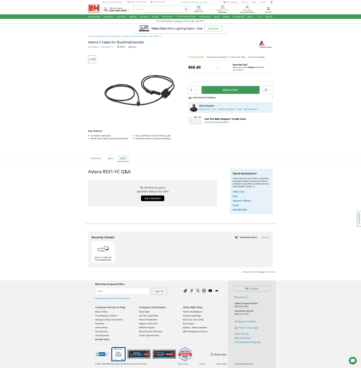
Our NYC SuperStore (148, 315)
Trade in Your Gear (248, 327)
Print (134, 47)
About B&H (144, 311)
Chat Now (213, 28)
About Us (245, 2)
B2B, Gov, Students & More (112, 2)
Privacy (202, 364)
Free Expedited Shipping (247, 342)
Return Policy (101, 311)
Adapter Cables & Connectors (135, 36)
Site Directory (101, 331)
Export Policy (222, 364)
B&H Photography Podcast (195, 331)
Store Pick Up (242, 333)
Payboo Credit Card (148, 323)
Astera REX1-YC (155, 36)
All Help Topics (102, 339)
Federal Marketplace (192, 311)
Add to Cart (230, 90)
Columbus (178, 21)
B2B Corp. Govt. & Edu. (193, 319)
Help (254, 2)
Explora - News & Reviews (195, 327)
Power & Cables (116, 36)
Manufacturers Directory (150, 331)
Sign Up (159, 291)
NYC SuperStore (232, 2)
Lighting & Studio (101, 36)
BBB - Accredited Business (102, 354)
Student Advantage (192, 315)
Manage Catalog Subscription (109, 319)
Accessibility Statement (244, 364)
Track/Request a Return (106, 315)
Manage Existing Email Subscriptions (112, 298)
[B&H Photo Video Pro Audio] (95, 8)
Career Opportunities (149, 335)
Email (100, 291)
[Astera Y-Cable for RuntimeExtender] (139, 90)
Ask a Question (153, 198)
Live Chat (262, 2)
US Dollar (254, 288)
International (101, 327)
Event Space (188, 323)
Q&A (123, 158)
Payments (99, 323)
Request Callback (247, 321)
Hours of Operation (148, 319)
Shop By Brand (102, 335)
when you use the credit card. (248, 67)
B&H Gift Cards (242, 338)
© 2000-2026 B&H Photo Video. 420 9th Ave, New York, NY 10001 (121, 364)
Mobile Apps (220, 354)
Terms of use (183, 364)
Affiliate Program (147, 327)
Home (90, 36)
